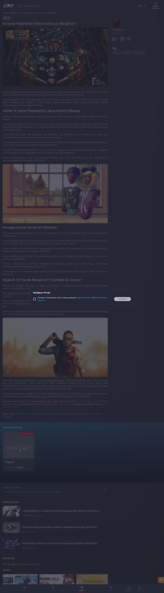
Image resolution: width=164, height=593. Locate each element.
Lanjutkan (122, 299)
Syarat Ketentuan (84, 297)
